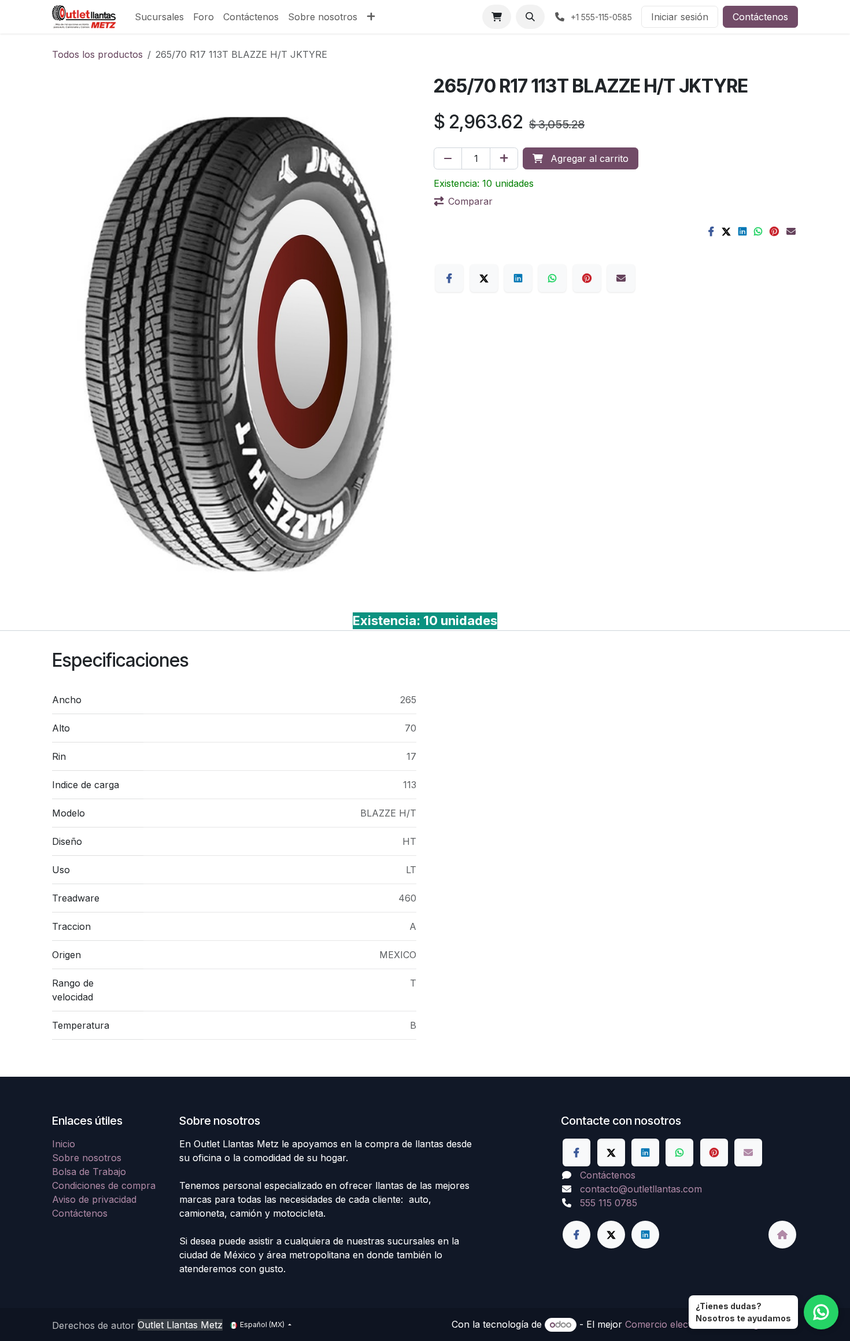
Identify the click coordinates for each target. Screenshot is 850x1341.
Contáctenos (760, 17)
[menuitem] (159, 16)
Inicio (63, 1144)
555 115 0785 (608, 1203)
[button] (530, 17)
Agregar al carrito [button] (588, 158)
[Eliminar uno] (448, 158)
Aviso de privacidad (94, 1199)
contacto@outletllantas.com (641, 1189)
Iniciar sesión (679, 17)
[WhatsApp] (758, 231)
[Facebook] (711, 231)
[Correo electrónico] (791, 231)
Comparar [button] (470, 201)
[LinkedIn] (742, 231)
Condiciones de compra (104, 1185)
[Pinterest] (774, 231)
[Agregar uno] (504, 158)
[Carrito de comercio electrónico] (496, 17)
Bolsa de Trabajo (89, 1171)
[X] (726, 231)
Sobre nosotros (86, 1157)
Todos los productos (97, 54)
